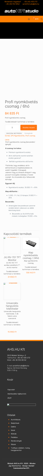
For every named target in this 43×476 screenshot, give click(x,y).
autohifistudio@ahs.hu (31, 4)
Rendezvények (16, 441)
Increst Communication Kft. (23, 466)
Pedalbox (14, 437)
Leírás (7, 139)
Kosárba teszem (29, 127)
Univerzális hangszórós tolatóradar (12, 306)
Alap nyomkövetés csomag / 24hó (31, 255)
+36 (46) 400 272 (30, 1)
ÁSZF (9, 398)
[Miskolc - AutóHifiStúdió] (21, 10)
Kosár (13, 430)
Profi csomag (30, 135)
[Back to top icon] (38, 471)
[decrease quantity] (7, 127)
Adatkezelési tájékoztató (16, 394)
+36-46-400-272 (23, 357)
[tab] (21, 140)
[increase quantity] (17, 127)
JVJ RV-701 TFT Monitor (12, 258)
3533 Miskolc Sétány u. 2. (16, 355)
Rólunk (13, 444)
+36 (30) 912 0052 (13, 4)
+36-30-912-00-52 (19, 360)
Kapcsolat (11, 389)
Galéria (13, 426)
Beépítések (15, 423)
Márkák (14, 433)
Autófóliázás (15, 419)
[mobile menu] (3, 19)
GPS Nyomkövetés (18, 135)
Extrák (7, 135)
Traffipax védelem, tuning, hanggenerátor (20, 449)
